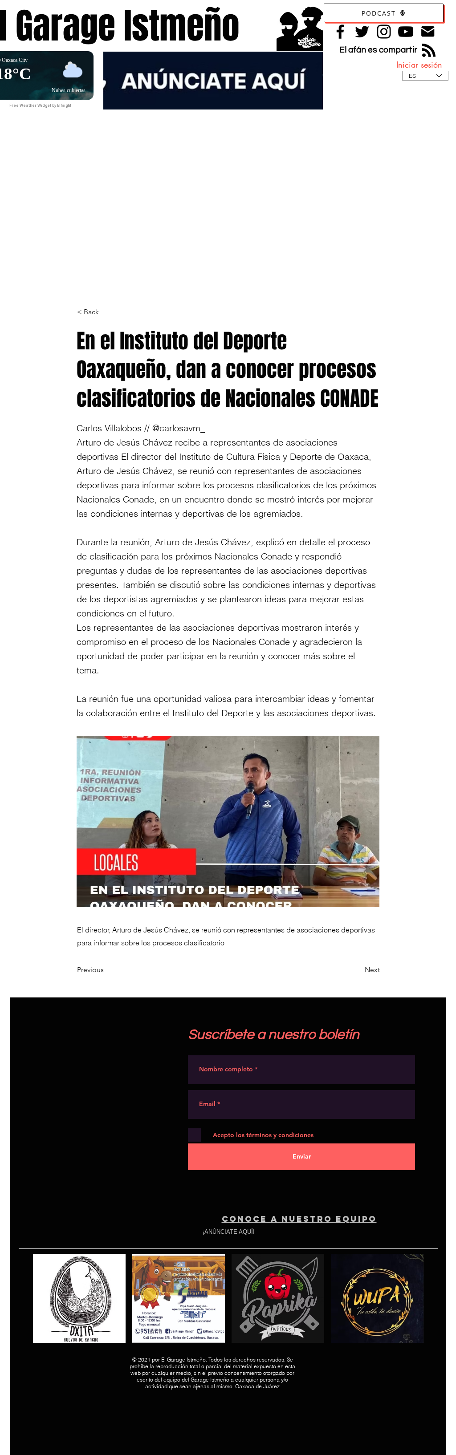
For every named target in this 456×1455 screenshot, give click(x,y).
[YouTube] (405, 31)
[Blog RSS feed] (429, 51)
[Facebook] (340, 31)
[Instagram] (384, 31)
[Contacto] (428, 31)
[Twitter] (362, 31)
